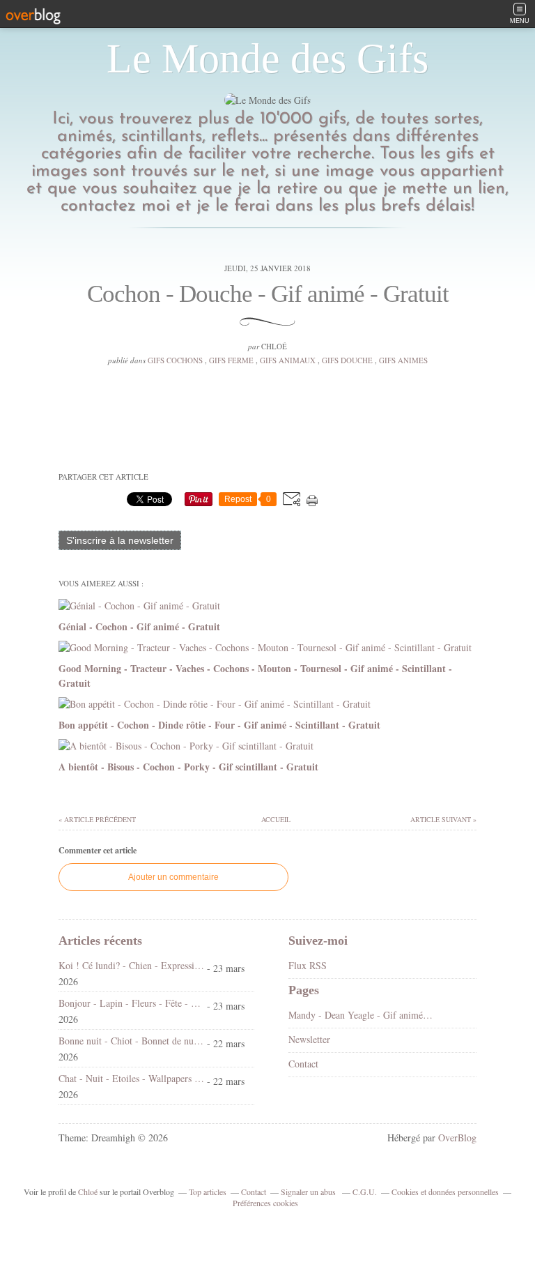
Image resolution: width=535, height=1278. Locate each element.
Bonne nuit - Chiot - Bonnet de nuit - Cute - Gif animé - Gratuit (131, 1040)
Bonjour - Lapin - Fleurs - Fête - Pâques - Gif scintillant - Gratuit (131, 1003)
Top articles (207, 1191)
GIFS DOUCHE (347, 360)
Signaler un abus (309, 1191)
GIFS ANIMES (403, 360)
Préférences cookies (265, 1202)
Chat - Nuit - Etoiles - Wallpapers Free (131, 1078)
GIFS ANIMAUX (288, 360)
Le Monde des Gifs (267, 59)
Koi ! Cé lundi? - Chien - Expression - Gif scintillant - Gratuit (131, 965)
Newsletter (309, 1039)
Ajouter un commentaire (173, 877)
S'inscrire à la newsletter (119, 540)
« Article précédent (97, 819)
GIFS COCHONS (175, 360)
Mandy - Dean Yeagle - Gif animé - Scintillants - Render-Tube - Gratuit (361, 1014)
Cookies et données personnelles (445, 1191)
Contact (303, 1063)
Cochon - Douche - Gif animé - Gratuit (268, 293)
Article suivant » (443, 819)
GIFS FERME (231, 360)
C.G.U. (364, 1191)
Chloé (88, 1191)
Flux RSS (307, 965)
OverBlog (457, 1137)
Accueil (275, 819)
